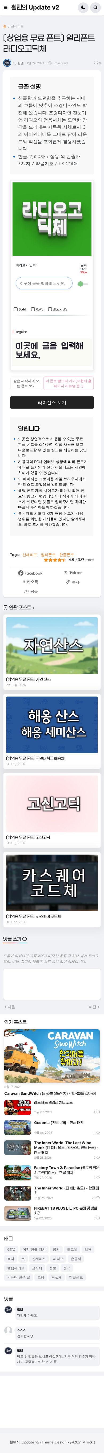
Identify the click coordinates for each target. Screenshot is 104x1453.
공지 (56, 1249)
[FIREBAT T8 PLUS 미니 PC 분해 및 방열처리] (17, 1213)
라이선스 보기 (52, 402)
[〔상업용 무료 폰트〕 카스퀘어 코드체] (52, 883)
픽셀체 (56, 1277)
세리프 (58, 1259)
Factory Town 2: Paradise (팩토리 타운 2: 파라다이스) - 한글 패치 (66, 1170)
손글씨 (76, 1259)
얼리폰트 (48, 554)
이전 (92, 1006)
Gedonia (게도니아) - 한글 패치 (58, 1122)
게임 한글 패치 (34, 1249)
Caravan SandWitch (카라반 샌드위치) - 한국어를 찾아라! (50, 1093)
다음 (11, 1006)
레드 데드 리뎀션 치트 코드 (53, 1102)
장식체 (37, 1268)
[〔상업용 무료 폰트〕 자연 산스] (52, 645)
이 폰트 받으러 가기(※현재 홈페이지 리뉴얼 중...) (68, 383)
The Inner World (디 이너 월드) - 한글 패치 (66, 1190)
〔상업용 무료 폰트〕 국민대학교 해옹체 (35, 758)
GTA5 (11, 1249)
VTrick (88, 1442)
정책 (66, 1268)
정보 (52, 1268)
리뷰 (88, 1249)
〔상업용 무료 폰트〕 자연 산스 (28, 679)
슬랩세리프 (16, 1268)
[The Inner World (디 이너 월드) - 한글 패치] (17, 1193)
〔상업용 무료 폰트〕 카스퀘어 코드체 (33, 916)
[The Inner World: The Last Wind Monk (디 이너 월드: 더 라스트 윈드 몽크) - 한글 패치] (17, 1147)
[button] (7, 7)
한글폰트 (66, 554)
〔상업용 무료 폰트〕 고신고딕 (28, 837)
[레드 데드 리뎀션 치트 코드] (17, 1107)
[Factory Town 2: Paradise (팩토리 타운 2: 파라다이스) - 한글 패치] (17, 1172)
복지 (10, 1259)
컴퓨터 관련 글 (18, 1277)
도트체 (72, 1249)
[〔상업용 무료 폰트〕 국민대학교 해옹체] (52, 725)
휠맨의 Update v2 (35, 7)
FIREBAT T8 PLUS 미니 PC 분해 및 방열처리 (65, 1210)
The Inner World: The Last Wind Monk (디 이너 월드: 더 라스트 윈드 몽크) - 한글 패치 (66, 1147)
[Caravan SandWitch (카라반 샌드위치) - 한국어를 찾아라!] (52, 1056)
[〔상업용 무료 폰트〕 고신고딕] (52, 804)
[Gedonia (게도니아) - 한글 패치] (17, 1127)
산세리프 (17, 26)
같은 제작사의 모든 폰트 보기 (26, 383)
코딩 (40, 1277)
